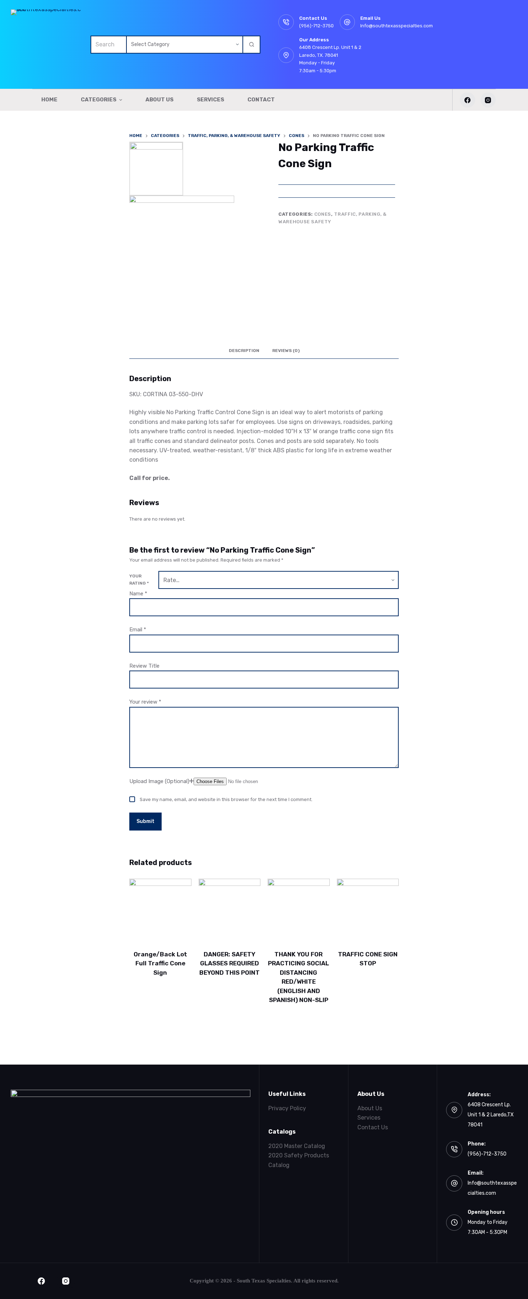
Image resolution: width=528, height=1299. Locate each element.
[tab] (244, 350)
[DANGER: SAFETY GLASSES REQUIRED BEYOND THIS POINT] (230, 910)
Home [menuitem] (49, 100)
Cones (322, 214)
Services (368, 1117)
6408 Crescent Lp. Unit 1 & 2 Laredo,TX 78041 (491, 1115)
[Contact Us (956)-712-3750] (286, 22)
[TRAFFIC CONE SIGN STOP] (368, 910)
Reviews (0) (286, 350)
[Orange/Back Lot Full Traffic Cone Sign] (160, 910)
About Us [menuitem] (159, 100)
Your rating (139, 579)
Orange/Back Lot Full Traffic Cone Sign (160, 963)
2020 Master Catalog (296, 1146)
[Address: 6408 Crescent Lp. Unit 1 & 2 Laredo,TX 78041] (454, 1110)
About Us (369, 1108)
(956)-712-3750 (316, 25)
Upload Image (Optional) (159, 781)
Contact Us (372, 1127)
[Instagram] (488, 100)
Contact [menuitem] (261, 100)
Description (244, 350)
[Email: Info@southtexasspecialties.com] (454, 1183)
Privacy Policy (287, 1108)
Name (138, 593)
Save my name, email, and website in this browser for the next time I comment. (226, 799)
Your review (145, 702)
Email (137, 629)
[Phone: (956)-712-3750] (454, 1149)
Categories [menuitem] (98, 100)
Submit (145, 821)
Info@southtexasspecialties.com (396, 25)
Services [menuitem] (210, 100)
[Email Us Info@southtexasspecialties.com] (347, 22)
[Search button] (251, 45)
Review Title (144, 666)
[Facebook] (467, 100)
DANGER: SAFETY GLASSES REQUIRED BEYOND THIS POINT (229, 963)
